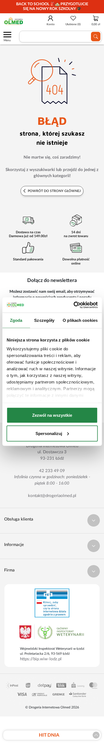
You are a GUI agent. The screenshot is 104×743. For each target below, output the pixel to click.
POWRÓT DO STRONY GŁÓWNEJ (54, 191)
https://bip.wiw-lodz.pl (41, 659)
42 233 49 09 (52, 471)
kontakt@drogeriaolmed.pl (52, 496)
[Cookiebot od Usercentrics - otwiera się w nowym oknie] (74, 305)
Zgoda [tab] (16, 320)
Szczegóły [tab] (44, 320)
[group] (52, 6)
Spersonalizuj (48, 433)
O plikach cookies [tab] (80, 320)
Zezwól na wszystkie (52, 415)
